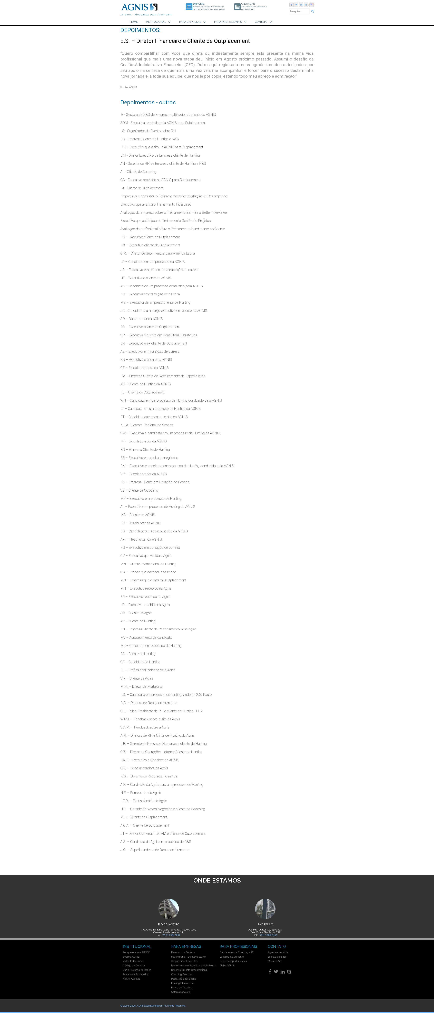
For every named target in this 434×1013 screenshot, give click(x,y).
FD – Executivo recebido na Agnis (145, 597)
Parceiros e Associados (136, 974)
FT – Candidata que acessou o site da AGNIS (154, 417)
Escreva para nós (277, 956)
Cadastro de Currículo (232, 956)
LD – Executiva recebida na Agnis (145, 605)
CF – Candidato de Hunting (140, 662)
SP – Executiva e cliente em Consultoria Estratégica (158, 335)
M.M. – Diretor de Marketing (141, 686)
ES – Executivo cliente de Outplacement (150, 237)
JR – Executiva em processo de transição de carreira (159, 270)
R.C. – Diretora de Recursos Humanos (148, 703)
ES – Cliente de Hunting (137, 654)
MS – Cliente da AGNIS (137, 515)
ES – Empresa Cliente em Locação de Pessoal (155, 482)
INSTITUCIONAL (158, 22)
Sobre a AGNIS (131, 956)
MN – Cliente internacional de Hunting (148, 564)
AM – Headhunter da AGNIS (141, 539)
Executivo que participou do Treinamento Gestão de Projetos (165, 221)
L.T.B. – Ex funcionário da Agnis (143, 801)
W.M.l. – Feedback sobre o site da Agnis (150, 719)
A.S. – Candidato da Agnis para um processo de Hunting (161, 785)
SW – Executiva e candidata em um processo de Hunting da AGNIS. (170, 433)
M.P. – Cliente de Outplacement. (144, 817)
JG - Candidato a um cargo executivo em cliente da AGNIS (163, 311)
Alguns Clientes (131, 978)
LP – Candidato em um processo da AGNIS (152, 262)
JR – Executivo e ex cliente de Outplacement (153, 343)
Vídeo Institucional (133, 961)
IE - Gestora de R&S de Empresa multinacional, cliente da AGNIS (168, 115)
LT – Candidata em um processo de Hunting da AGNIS (160, 409)
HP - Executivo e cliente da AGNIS (145, 278)
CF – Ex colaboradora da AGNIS (144, 368)
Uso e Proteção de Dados (137, 970)
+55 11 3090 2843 (268, 935)
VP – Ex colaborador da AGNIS (143, 474)
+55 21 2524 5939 (171, 935)
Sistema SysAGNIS (181, 992)
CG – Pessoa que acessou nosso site (148, 572)
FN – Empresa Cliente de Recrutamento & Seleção (158, 629)
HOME (134, 21)
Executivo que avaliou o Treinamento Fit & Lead (155, 204)
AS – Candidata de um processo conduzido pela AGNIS (161, 286)
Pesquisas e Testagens (183, 978)
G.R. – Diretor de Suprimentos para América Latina (157, 253)
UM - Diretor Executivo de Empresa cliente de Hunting (160, 155)
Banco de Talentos (181, 987)
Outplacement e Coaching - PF (236, 952)
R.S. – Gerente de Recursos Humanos (148, 776)
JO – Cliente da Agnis (136, 613)
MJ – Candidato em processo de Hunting (151, 646)
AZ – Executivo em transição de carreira (150, 351)
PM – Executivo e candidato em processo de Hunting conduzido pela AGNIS (177, 466)
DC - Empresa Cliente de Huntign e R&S (149, 139)
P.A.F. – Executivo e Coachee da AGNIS (149, 760)
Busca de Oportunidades (233, 961)
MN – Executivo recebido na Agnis (146, 588)
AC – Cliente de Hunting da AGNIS (145, 384)
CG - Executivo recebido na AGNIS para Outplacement (160, 180)
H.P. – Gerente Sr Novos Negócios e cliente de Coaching (162, 809)
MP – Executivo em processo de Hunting (150, 499)
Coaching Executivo (182, 974)
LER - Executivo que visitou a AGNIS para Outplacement (161, 147)
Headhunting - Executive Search (188, 956)
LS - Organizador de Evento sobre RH (148, 131)
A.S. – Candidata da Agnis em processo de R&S (155, 842)
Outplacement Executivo (184, 961)
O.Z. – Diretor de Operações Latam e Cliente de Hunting (161, 752)
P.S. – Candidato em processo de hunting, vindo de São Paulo (166, 695)
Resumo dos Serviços (183, 952)
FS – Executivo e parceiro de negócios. (149, 458)
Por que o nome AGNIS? (136, 952)
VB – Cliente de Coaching (139, 490)
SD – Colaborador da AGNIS (141, 319)
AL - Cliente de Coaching (138, 172)
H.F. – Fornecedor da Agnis (140, 793)
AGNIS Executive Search (149, 1005)
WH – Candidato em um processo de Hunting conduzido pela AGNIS (171, 400)
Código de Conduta (134, 965)
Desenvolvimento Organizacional (189, 970)
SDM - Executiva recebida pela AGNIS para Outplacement (163, 123)
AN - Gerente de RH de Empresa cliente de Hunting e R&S (163, 163)
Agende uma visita (278, 952)
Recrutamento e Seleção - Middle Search (193, 965)
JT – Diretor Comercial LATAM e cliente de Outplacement (163, 834)
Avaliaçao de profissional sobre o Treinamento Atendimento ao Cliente (172, 229)
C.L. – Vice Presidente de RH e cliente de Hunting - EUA (161, 711)
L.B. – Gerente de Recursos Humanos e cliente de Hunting (163, 744)
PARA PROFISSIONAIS (230, 22)
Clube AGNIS (227, 965)
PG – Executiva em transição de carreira (150, 547)
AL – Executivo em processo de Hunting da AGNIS (157, 507)
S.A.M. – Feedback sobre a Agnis (145, 727)
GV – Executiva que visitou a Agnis (145, 556)
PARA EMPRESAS (192, 22)
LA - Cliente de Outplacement (141, 188)
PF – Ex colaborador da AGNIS (143, 441)
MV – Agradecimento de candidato (146, 637)
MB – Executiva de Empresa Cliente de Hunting (155, 302)
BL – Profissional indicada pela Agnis (147, 670)
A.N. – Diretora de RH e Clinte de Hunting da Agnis (157, 735)
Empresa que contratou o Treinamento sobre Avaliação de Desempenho (173, 196)
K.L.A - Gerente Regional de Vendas (146, 425)
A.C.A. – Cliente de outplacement (144, 825)
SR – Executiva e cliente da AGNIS (146, 360)
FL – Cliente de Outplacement (142, 392)
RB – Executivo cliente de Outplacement (150, 245)
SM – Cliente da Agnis (136, 678)
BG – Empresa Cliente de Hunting (145, 450)
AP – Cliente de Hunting (137, 621)
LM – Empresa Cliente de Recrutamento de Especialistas (162, 376)
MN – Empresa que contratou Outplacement (153, 580)
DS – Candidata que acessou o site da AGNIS (154, 531)
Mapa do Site (275, 961)
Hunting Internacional (182, 983)
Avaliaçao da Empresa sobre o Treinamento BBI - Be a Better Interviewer (174, 212)
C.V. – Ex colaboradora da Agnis (144, 768)
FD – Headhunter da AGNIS (140, 523)
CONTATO (264, 22)
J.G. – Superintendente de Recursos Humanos (154, 850)
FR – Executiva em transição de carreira (150, 294)
